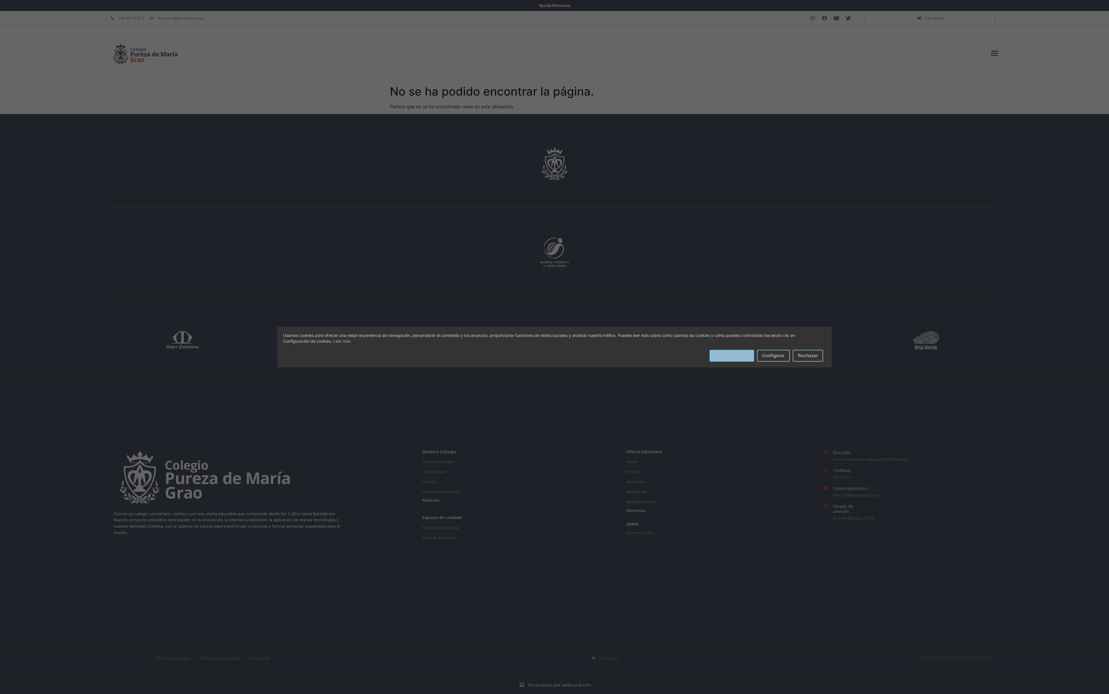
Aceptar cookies (731, 355)
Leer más (342, 341)
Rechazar (808, 355)
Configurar (773, 355)
